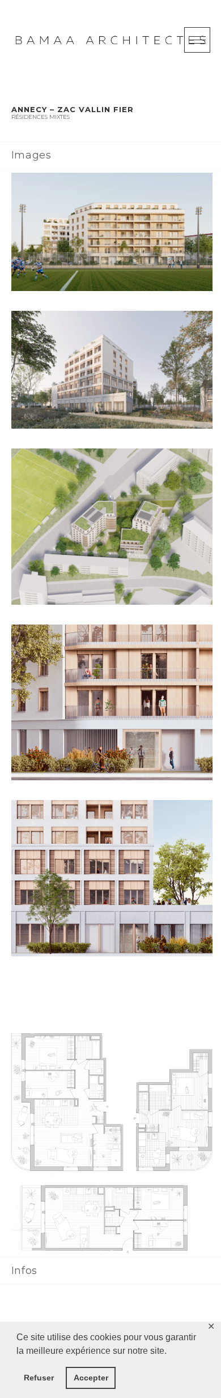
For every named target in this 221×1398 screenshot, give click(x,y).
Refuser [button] (39, 1377)
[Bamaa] (110, 40)
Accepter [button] (91, 1377)
